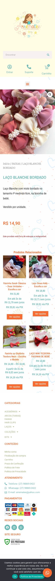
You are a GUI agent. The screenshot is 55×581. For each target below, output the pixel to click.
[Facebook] (7, 527)
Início (6, 163)
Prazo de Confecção (14, 463)
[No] (51, 569)
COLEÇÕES (10, 432)
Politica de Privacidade (15, 471)
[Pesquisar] (48, 55)
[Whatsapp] (21, 527)
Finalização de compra (15, 456)
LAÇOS (8, 426)
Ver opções (14, 316)
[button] (27, 83)
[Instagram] (14, 527)
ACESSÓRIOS (11, 411)
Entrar (9, 72)
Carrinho (9, 459)
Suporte (29, 72)
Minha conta (10, 452)
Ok (15, 576)
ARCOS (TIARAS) (13, 416)
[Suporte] (29, 67)
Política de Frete (12, 467)
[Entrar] (9, 67)
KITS (7, 437)
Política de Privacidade (32, 576)
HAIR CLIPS (10, 422)
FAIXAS (16, 163)
